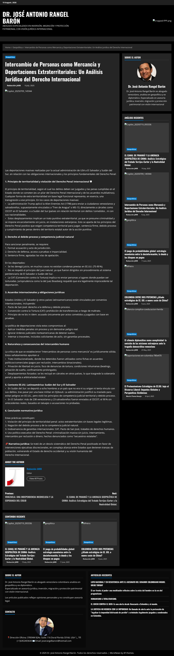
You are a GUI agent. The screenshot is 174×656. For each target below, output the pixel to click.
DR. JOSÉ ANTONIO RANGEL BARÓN (36, 17)
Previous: (29, 497)
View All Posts (36, 478)
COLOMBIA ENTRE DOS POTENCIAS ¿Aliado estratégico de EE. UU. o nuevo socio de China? (97, 552)
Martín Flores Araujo (134, 396)
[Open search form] (170, 39)
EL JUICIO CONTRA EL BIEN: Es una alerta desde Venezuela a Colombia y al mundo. (124, 604)
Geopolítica (10, 57)
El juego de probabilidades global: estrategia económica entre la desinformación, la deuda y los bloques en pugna (59, 553)
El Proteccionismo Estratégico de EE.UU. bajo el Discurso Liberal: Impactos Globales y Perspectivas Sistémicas (147, 389)
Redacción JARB (14, 85)
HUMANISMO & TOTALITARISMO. (104, 598)
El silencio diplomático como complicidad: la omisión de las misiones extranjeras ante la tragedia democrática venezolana (145, 343)
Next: (89, 499)
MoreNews (115, 653)
